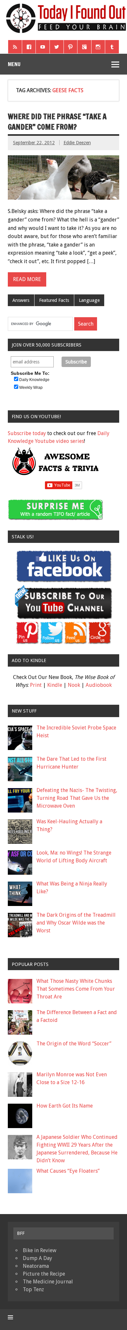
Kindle (54, 685)
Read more (27, 279)
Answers (20, 300)
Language (89, 300)
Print (36, 685)
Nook (74, 685)
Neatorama (36, 1266)
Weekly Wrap (31, 387)
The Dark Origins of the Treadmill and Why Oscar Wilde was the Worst (76, 923)
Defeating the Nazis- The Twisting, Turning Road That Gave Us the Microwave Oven (76, 798)
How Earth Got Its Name (64, 1106)
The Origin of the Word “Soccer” (73, 1043)
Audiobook (99, 685)
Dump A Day (37, 1258)
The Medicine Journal (48, 1282)
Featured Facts (54, 300)
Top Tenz (33, 1289)
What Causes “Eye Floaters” (68, 1171)
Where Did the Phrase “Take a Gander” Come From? (57, 121)
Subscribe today (27, 433)
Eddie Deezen (77, 142)
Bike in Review (39, 1250)
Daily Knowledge (34, 379)
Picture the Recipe (44, 1274)
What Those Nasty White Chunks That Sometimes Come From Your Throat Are (75, 989)
